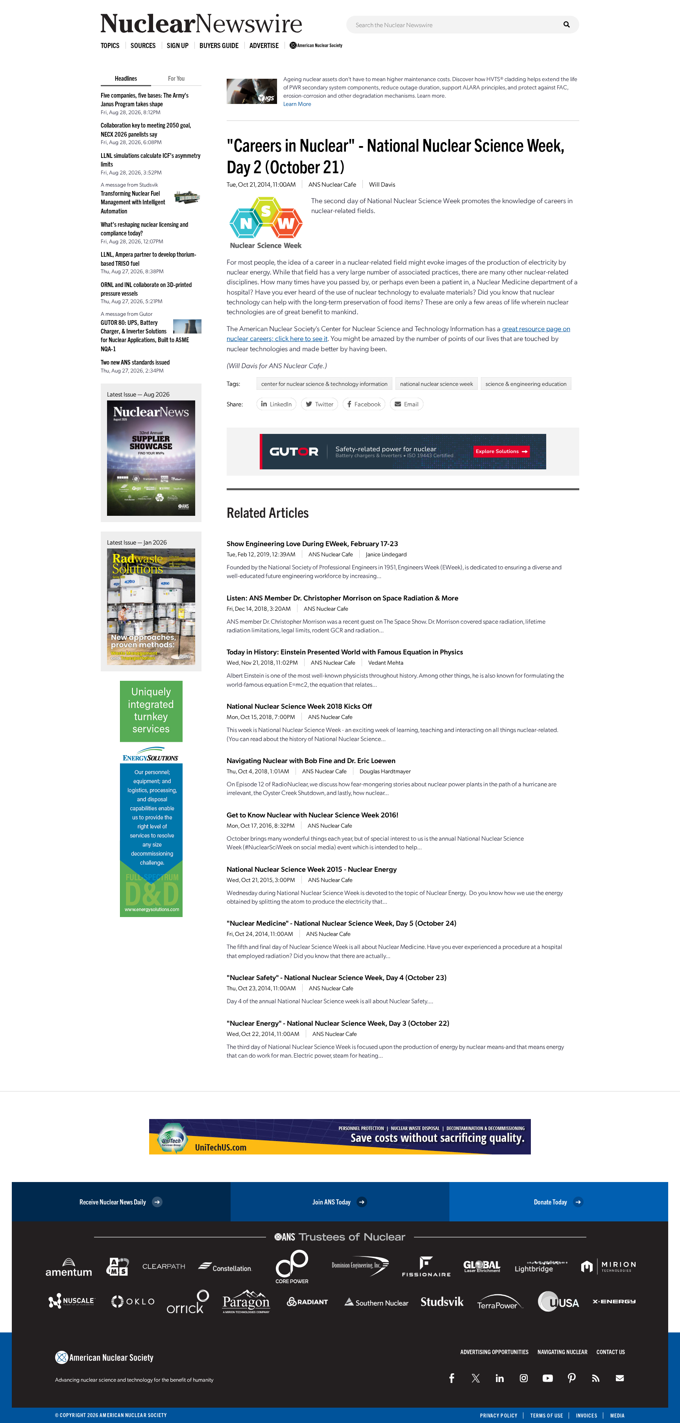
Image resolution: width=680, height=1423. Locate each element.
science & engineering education (526, 383)
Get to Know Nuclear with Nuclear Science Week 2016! (313, 814)
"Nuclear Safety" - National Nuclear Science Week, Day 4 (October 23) (337, 977)
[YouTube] (548, 1378)
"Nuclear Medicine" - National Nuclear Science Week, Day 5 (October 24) (341, 922)
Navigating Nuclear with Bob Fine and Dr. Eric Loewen (311, 760)
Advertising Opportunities (494, 1351)
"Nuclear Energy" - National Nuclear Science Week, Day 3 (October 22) (338, 1022)
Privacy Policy (498, 1415)
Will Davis (382, 184)
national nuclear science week (436, 383)
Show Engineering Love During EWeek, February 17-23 (312, 543)
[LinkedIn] (500, 1378)
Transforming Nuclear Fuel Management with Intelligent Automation (133, 202)
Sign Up (177, 45)
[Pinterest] (572, 1378)
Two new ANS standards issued (135, 362)
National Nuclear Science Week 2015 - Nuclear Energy (312, 868)
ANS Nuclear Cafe (332, 184)
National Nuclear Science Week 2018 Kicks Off (299, 705)
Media (617, 1415)
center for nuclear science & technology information (324, 383)
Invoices (586, 1415)
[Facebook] (452, 1378)
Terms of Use (546, 1415)
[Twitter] (476, 1378)
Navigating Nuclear (563, 1351)
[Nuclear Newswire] (596, 1378)
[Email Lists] (620, 1378)
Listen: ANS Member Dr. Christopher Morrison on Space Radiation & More (342, 597)
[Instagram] (524, 1378)
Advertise (264, 45)
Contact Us (611, 1351)
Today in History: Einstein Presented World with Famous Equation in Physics (345, 651)
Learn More (297, 103)
